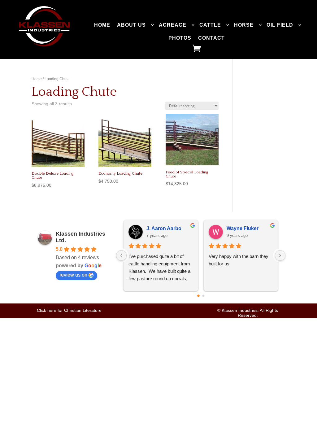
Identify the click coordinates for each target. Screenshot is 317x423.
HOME (102, 25)
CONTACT (211, 38)
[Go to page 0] (198, 295)
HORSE (244, 25)
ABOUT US (131, 25)
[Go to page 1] (203, 295)
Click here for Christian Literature (69, 310)
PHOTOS (179, 38)
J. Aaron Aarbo (163, 228)
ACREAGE (172, 25)
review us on (73, 274)
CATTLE (210, 25)
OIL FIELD (280, 25)
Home (37, 79)
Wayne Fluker (242, 228)
